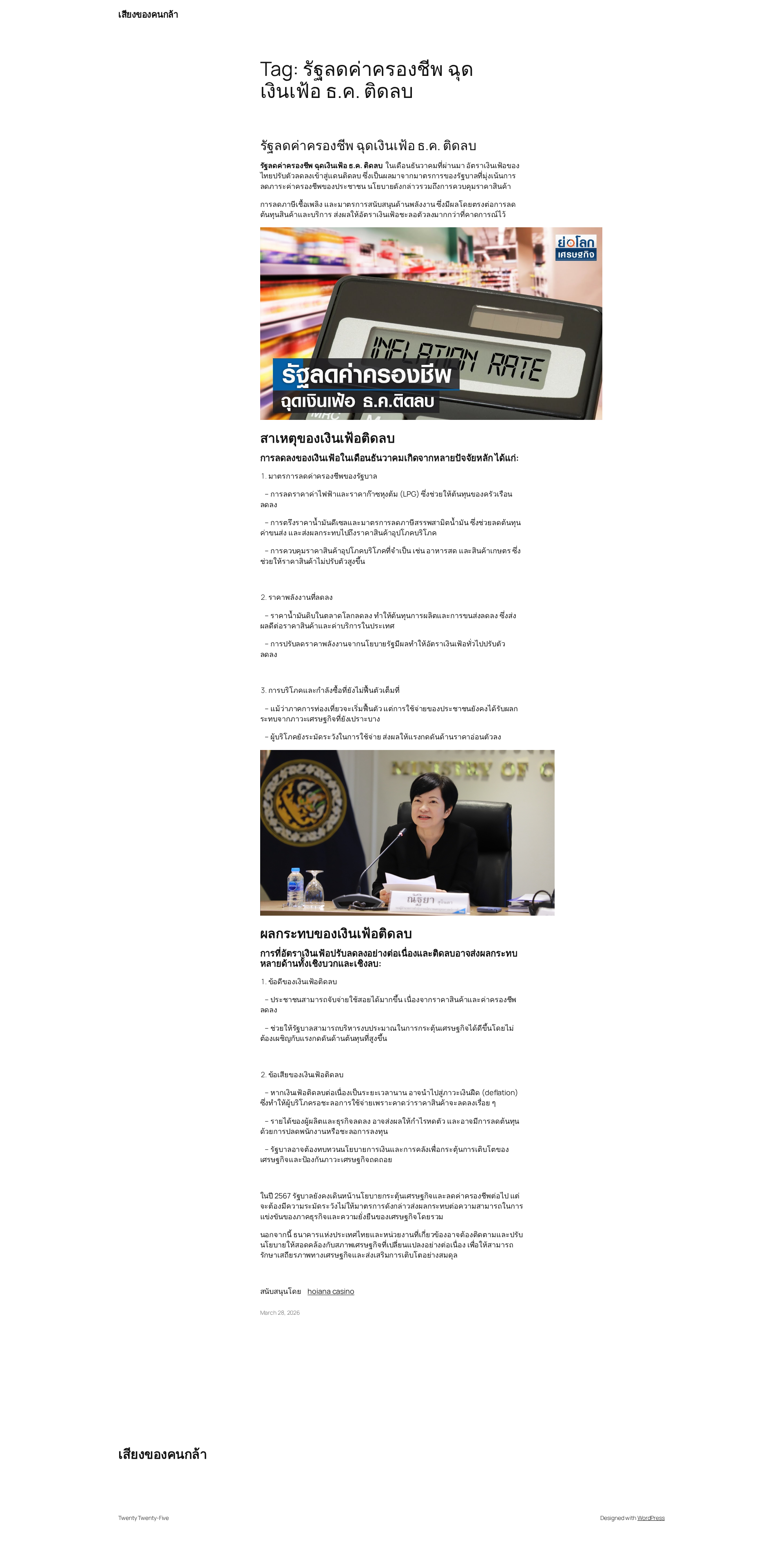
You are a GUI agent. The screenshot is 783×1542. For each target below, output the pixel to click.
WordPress (651, 1518)
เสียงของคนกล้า (148, 14)
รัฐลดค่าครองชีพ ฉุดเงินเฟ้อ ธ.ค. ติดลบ (368, 145)
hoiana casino (330, 1291)
